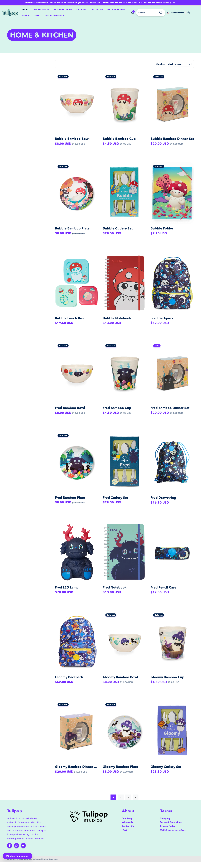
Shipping (165, 818)
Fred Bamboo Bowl (70, 408)
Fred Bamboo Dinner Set (170, 408)
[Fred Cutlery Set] (124, 462)
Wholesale (127, 822)
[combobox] (150, 12)
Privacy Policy (167, 826)
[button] (25, 10)
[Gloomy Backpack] (76, 641)
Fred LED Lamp (66, 587)
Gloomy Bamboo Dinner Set (77, 767)
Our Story (127, 818)
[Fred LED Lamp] (76, 551)
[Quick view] (95, 78)
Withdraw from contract (173, 829)
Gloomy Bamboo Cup (167, 677)
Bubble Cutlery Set (118, 228)
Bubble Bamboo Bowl (72, 139)
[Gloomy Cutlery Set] (172, 731)
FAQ (124, 829)
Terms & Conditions (171, 822)
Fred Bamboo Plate (70, 498)
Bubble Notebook (117, 318)
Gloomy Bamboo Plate (120, 767)
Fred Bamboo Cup (117, 408)
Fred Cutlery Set (115, 498)
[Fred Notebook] (124, 551)
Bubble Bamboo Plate (72, 228)
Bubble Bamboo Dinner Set (172, 139)
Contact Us (128, 826)
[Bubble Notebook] (124, 282)
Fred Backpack (162, 318)
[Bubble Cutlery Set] (124, 193)
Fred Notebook (115, 587)
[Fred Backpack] (172, 282)
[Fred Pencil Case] (172, 551)
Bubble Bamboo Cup (119, 139)
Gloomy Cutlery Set (166, 767)
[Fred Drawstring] (172, 462)
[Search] (161, 12)
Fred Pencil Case (163, 587)
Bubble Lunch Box (69, 318)
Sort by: (160, 64)
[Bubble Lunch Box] (76, 282)
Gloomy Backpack (69, 677)
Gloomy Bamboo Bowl (120, 677)
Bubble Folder (162, 228)
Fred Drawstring (163, 498)
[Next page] (135, 797)
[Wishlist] (95, 87)
